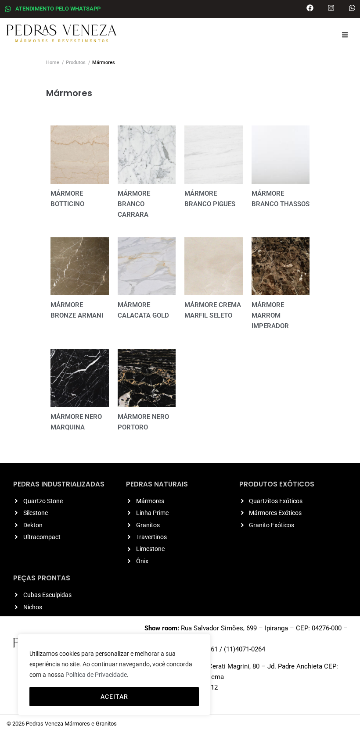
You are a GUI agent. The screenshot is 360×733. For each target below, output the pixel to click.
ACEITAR (114, 696)
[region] (114, 674)
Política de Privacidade (96, 674)
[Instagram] (331, 7)
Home (52, 62)
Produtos (76, 62)
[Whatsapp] (352, 7)
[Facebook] (309, 7)
